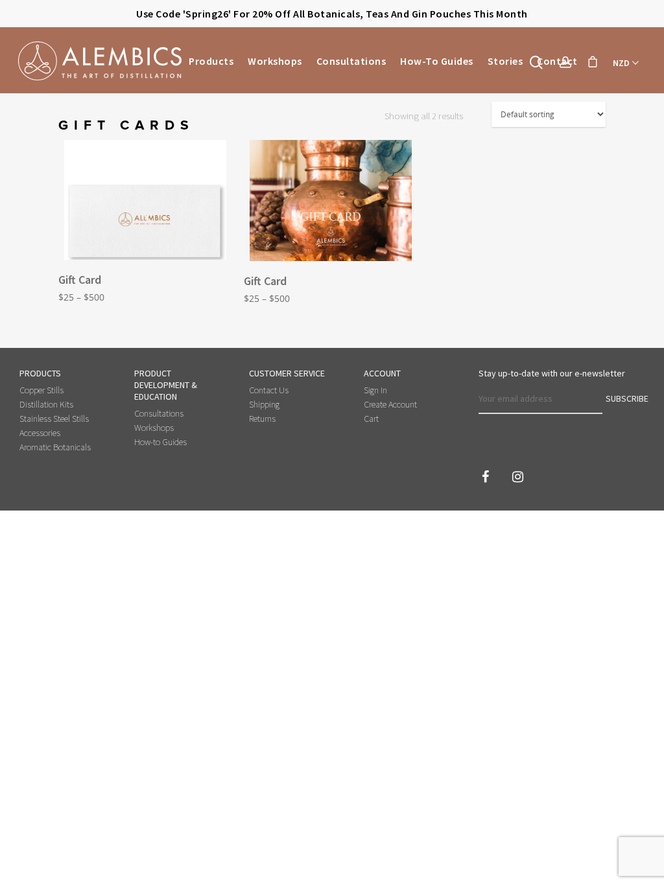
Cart (371, 418)
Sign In (375, 390)
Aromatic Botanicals (55, 447)
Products (211, 60)
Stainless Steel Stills (54, 418)
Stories (505, 60)
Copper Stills (41, 390)
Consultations (351, 60)
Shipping (264, 404)
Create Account (390, 404)
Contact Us (269, 390)
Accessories (39, 433)
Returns (262, 418)
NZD (621, 63)
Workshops (275, 60)
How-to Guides (436, 60)
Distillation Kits (46, 404)
